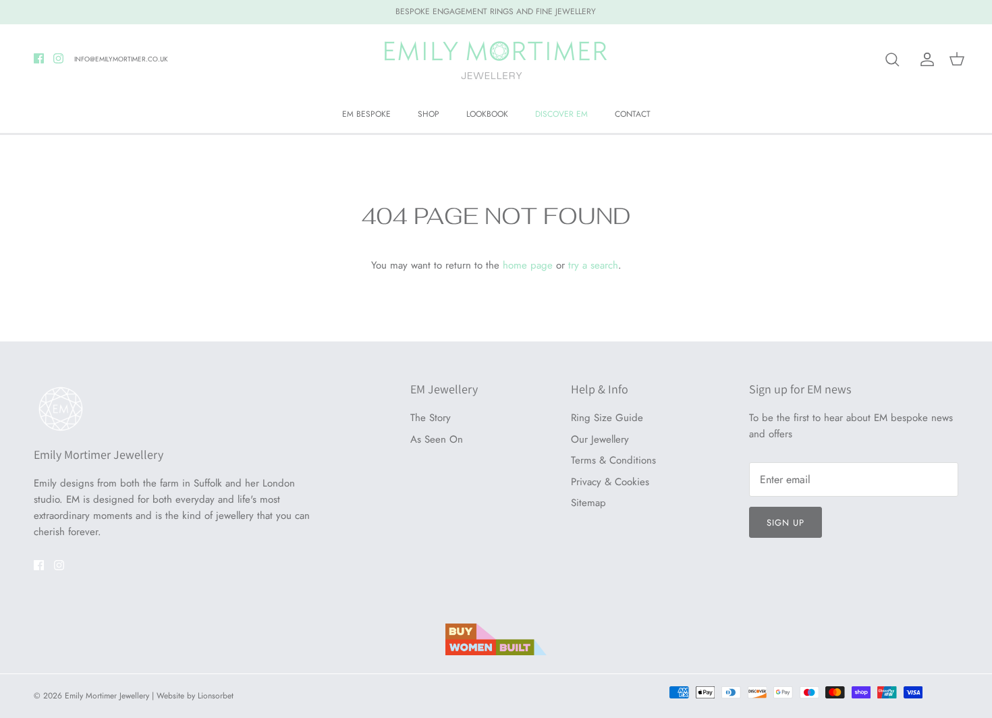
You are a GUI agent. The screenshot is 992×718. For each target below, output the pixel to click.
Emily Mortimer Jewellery (107, 696)
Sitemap (588, 502)
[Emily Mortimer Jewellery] (496, 60)
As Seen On (436, 439)
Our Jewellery (600, 439)
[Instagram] (58, 58)
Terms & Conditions (613, 460)
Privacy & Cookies (610, 481)
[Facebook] (39, 58)
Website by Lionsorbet (195, 696)
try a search (593, 265)
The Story (430, 417)
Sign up (785, 522)
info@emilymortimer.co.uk (121, 59)
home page (528, 265)
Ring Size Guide (607, 417)
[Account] (924, 59)
